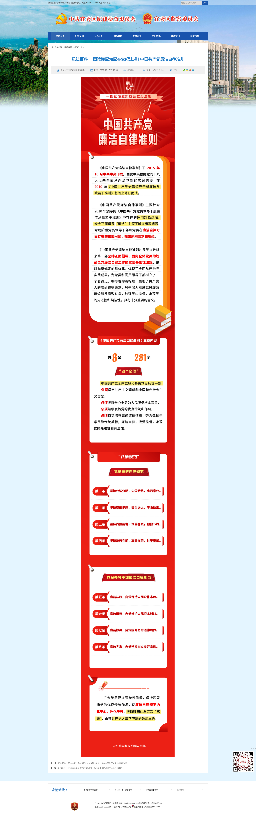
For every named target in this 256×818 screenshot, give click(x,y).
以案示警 (194, 36)
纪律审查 (137, 36)
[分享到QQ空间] (187, 70)
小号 (162, 70)
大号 (154, 70)
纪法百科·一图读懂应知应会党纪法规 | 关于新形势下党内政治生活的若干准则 (90, 768)
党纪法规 (156, 36)
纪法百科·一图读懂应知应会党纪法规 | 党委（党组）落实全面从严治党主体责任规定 (93, 763)
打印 (175, 70)
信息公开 (98, 36)
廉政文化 (175, 36)
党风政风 (118, 36)
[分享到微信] (184, 70)
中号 (158, 70)
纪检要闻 (79, 36)
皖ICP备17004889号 (122, 807)
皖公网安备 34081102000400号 (147, 807)
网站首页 (60, 36)
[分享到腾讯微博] (193, 70)
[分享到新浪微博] (190, 70)
